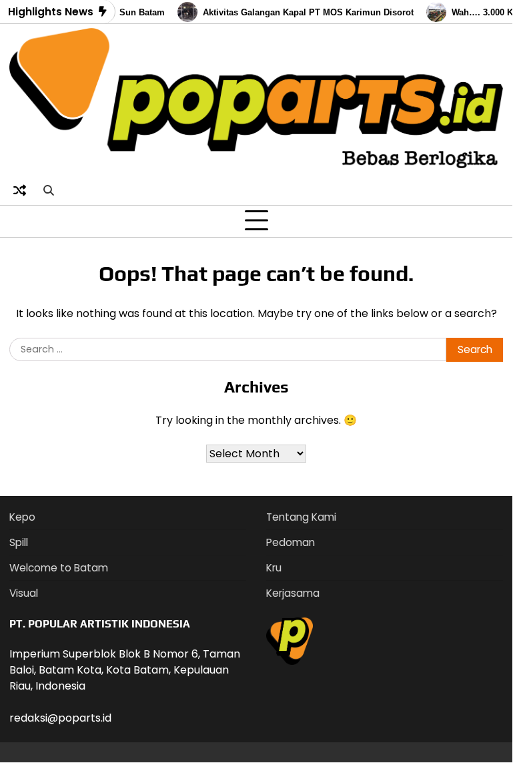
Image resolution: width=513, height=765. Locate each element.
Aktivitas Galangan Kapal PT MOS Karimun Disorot (304, 12)
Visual (23, 593)
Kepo (22, 517)
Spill (18, 542)
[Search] (48, 191)
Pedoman (290, 542)
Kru (274, 568)
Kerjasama (293, 593)
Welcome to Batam (58, 568)
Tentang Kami (301, 517)
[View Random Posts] (19, 191)
